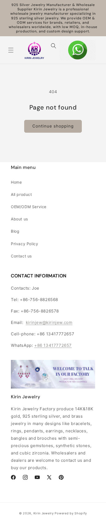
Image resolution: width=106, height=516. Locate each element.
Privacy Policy (24, 243)
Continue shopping (53, 126)
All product (21, 194)
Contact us (21, 256)
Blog (15, 231)
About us (19, 219)
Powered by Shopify (71, 513)
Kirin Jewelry (43, 513)
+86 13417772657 (53, 345)
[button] (11, 50)
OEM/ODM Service (28, 206)
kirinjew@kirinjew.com (49, 322)
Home (16, 182)
